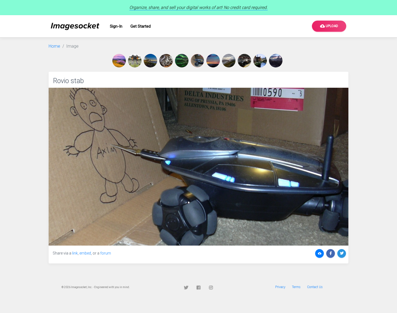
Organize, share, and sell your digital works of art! (198, 7)
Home (54, 46)
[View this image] (120, 60)
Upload (329, 26)
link (75, 253)
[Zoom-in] (198, 167)
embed (85, 253)
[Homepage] (75, 26)
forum (105, 253)
